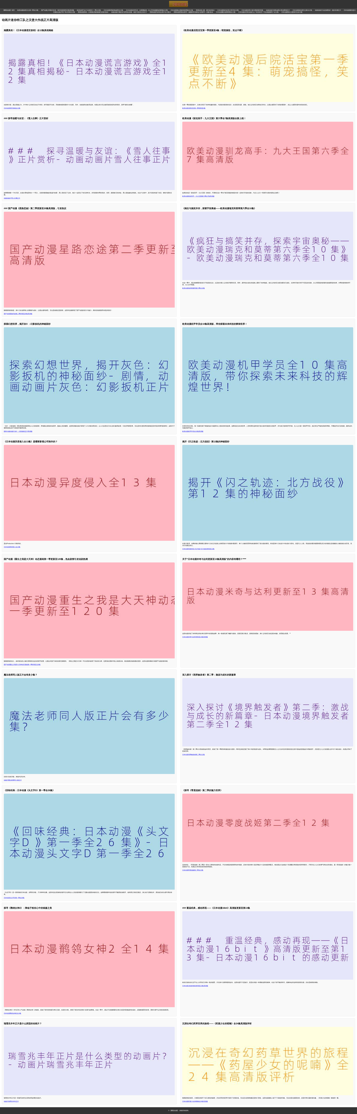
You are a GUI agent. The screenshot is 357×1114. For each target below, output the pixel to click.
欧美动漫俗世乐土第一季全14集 (27, 10)
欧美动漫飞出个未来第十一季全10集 (89, 10)
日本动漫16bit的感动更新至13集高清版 (195, 986)
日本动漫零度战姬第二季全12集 (192, 870)
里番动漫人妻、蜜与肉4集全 (205, 10)
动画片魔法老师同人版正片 (13, 780)
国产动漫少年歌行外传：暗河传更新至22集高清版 (57, 10)
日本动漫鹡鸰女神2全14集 (12, 1013)
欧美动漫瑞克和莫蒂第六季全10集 (193, 288)
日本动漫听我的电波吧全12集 (113, 10)
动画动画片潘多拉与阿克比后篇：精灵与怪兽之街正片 (129, 12)
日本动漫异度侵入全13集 (12, 547)
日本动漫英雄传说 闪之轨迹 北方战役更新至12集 (198, 549)
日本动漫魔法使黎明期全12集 (225, 12)
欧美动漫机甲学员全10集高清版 (192, 431)
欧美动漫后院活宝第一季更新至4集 (193, 108)
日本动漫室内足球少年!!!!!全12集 (228, 10)
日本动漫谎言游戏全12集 (12, 108)
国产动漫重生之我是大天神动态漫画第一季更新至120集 (22, 664)
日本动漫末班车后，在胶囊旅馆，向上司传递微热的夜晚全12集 (147, 10)
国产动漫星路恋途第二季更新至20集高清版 (18, 314)
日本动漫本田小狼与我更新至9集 (252, 10)
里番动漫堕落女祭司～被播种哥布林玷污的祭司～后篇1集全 (193, 12)
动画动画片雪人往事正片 (12, 198)
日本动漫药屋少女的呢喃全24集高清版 (195, 1101)
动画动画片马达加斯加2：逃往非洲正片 (328, 10)
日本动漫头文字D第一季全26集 (14, 898)
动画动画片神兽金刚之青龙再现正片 (278, 10)
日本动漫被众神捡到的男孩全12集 (182, 10)
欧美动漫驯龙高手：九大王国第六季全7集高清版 (198, 196)
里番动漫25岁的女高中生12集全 (160, 12)
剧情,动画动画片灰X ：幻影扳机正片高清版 (18, 431)
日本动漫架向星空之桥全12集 (302, 10)
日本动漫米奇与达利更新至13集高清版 (195, 637)
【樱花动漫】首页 (9, 10)
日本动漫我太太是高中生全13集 (291, 12)
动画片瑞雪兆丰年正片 (11, 1101)
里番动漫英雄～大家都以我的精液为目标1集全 (93, 12)
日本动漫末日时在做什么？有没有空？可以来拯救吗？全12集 (258, 12)
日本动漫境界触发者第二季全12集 (193, 754)
